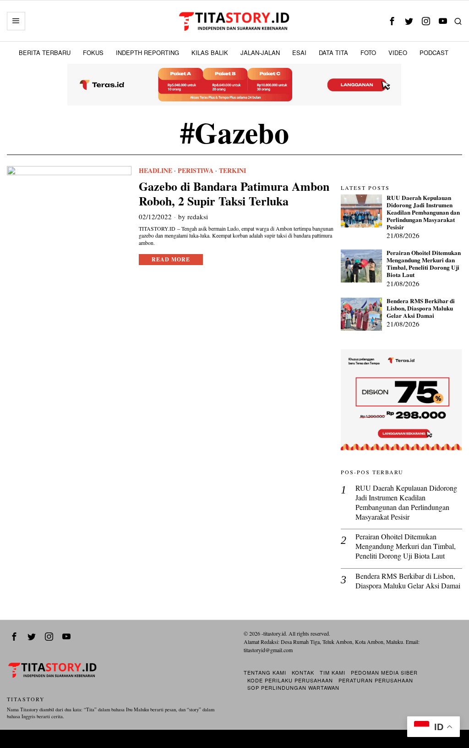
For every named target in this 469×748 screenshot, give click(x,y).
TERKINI (232, 170)
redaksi (197, 216)
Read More (171, 259)
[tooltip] (392, 21)
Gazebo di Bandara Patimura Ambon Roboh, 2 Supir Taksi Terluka (234, 193)
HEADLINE (155, 170)
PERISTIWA (195, 170)
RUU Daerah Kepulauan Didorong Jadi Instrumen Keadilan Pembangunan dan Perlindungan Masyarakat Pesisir (423, 212)
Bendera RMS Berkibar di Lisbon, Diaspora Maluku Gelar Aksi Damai (421, 309)
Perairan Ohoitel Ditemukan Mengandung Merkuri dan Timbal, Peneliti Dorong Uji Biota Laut (424, 263)
